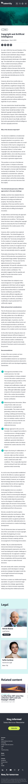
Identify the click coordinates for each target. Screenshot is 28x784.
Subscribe (14, 728)
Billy (2, 763)
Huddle (2, 765)
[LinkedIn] (2, 769)
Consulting (3, 742)
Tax (2, 748)
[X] (22, 769)
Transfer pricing (4, 749)
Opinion (3, 755)
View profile (6, 634)
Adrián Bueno (5, 40)
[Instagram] (14, 769)
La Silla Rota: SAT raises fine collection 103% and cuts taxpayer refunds (12, 698)
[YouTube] (10, 769)
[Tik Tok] (18, 769)
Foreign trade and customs (7, 744)
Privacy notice (4, 762)
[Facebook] (6, 769)
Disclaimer (3, 760)
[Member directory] (22, 3)
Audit (2, 739)
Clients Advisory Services (6, 741)
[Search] (20, 3)
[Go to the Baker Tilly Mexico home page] (6, 3)
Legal (2, 746)
